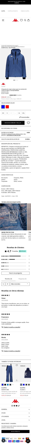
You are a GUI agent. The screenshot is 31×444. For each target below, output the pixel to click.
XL (19, 113)
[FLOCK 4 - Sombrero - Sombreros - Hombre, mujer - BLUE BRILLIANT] (24, 385)
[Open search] (3, 284)
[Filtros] (7, 284)
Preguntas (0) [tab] (23, 278)
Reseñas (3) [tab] (8, 278)
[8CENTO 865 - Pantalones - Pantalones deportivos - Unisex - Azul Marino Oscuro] (10, 385)
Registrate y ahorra (8, 423)
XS (3, 113)
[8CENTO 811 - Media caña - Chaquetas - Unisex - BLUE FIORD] (3, 106)
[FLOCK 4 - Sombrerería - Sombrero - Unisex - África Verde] (29, 385)
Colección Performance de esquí (9, 45)
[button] (13, 95)
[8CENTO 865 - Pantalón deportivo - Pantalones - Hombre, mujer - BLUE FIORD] (3, 385)
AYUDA (3, 413)
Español (4, 409)
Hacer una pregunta (15, 273)
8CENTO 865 (9, 390)
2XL (23, 113)
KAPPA (3, 11)
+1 (12, 384)
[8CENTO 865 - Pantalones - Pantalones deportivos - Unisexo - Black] (5, 385)
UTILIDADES (5, 416)
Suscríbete (15, 431)
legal (3, 420)
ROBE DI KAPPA (25, 11)
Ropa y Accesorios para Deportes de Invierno (12, 46)
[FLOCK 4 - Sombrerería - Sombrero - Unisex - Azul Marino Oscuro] (26, 385)
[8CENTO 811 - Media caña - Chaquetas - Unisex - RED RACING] (7, 106)
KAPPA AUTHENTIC (13, 11)
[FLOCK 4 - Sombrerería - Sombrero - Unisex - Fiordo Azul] (21, 385)
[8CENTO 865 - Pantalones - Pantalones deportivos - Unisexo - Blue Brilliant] (8, 385)
